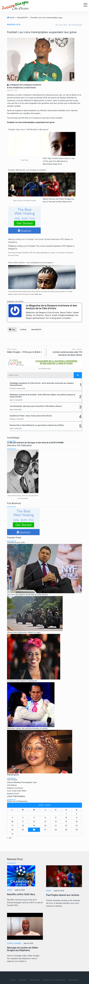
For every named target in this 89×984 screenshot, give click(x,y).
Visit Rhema (12, 785)
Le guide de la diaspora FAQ (53, 980)
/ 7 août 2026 (19, 419)
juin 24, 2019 (28, 943)
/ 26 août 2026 (20, 388)
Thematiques (34, 980)
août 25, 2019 (59, 891)
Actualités (22, 980)
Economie (13, 388)
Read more (57, 164)
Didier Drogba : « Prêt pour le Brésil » (24, 350)
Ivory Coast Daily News (16, 791)
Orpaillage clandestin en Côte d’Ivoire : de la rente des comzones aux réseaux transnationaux (42, 384)
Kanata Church (13, 793)
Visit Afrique (12, 779)
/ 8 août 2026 (17, 409)
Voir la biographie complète (58, 318)
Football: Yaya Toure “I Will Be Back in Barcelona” (28, 129)
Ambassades (73, 980)
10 (12, 821)
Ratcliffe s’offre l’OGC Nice (21, 894)
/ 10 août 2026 (17, 400)
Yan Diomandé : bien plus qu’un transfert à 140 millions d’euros (36, 406)
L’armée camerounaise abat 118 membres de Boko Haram (67, 352)
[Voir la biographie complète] (72, 318)
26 (34, 830)
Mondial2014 (22, 17)
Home (12, 17)
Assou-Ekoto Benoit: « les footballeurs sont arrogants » (31, 262)
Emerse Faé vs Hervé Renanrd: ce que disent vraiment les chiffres (37, 425)
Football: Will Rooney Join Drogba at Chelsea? (27, 170)
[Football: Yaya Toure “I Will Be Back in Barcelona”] (42, 151)
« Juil (9, 838)
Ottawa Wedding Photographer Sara (22, 782)
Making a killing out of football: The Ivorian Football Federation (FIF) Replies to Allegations (40, 240)
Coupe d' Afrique (14, 943)
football (23, 329)
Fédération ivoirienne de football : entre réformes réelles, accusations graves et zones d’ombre (42, 395)
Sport (11, 400)
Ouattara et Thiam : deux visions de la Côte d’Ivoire (31, 416)
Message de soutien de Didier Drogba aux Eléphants (22, 949)
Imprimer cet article (15, 301)
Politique (12, 419)
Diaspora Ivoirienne (15, 788)
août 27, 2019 (20, 890)
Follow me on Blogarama (17, 801)
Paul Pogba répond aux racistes (62, 895)
